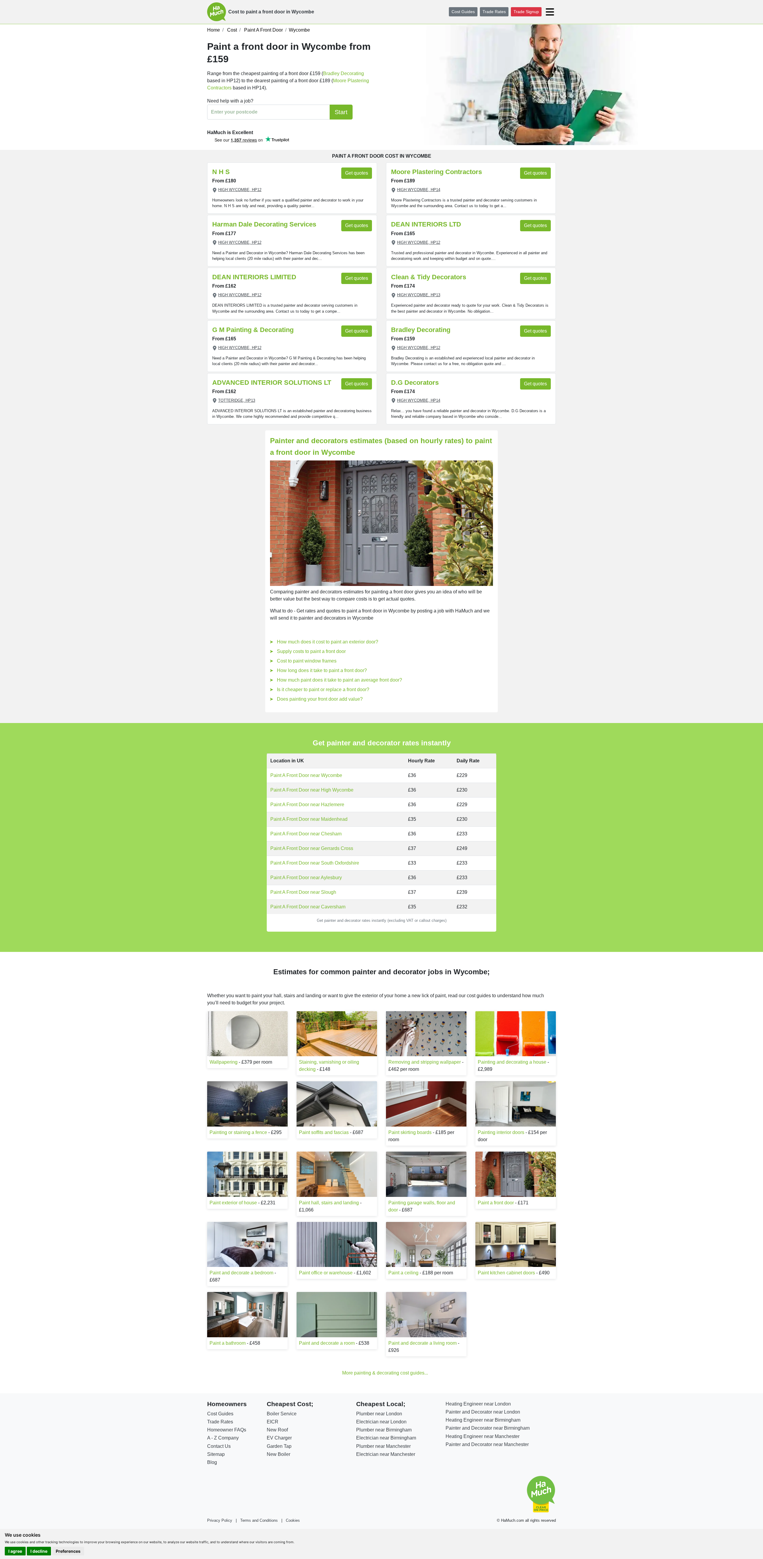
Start (341, 112)
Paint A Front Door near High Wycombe (311, 789)
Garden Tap (279, 1446)
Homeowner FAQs (226, 1429)
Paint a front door (496, 1202)
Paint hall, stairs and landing (329, 1202)
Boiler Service (282, 1413)
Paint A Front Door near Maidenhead (309, 819)
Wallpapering (224, 1062)
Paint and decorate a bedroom (241, 1272)
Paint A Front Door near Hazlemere (307, 804)
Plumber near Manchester (383, 1446)
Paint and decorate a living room (422, 1343)
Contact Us (219, 1446)
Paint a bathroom (228, 1343)
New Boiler (278, 1454)
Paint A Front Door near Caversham (307, 906)
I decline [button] (38, 1551)
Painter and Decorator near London (483, 1411)
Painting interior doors (501, 1132)
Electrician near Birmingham (386, 1437)
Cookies (293, 1520)
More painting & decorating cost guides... (385, 1372)
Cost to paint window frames (306, 660)
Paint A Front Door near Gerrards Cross (311, 848)
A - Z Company (223, 1437)
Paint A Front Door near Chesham (306, 833)
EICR (272, 1421)
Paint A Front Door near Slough (303, 892)
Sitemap (216, 1454)
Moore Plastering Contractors (436, 172)
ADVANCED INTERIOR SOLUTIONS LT (271, 382)
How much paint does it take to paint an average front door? (339, 679)
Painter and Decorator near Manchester (487, 1444)
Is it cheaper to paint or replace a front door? (323, 689)
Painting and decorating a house (512, 1062)
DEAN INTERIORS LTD (426, 224)
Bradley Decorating (343, 73)
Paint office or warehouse (326, 1272)
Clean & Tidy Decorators (428, 277)
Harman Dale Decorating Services (264, 224)
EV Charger (279, 1437)
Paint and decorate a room (327, 1343)
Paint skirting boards (410, 1132)
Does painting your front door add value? (320, 699)
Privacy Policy (219, 1520)
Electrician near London (381, 1421)
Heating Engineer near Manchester (482, 1436)
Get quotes (356, 173)
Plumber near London (379, 1413)
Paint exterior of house (233, 1202)
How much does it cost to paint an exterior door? (327, 641)
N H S (221, 172)
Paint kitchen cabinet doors (506, 1272)
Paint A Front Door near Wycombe (306, 775)
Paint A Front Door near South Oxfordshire (314, 862)
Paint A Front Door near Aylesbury (306, 877)
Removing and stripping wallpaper (424, 1062)
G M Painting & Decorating (253, 329)
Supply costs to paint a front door (311, 651)
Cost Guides (463, 11)
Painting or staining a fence (238, 1132)
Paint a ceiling (403, 1272)
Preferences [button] (68, 1551)
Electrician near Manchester (385, 1454)
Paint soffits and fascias (324, 1132)
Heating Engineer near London (478, 1403)
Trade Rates (494, 11)
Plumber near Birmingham (384, 1429)
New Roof (277, 1429)
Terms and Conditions (259, 1520)
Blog (212, 1462)
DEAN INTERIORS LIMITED (254, 277)
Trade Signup (526, 11)
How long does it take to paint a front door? (322, 670)
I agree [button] (15, 1551)
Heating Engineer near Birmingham (483, 1420)
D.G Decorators (415, 382)
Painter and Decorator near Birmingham (488, 1428)
